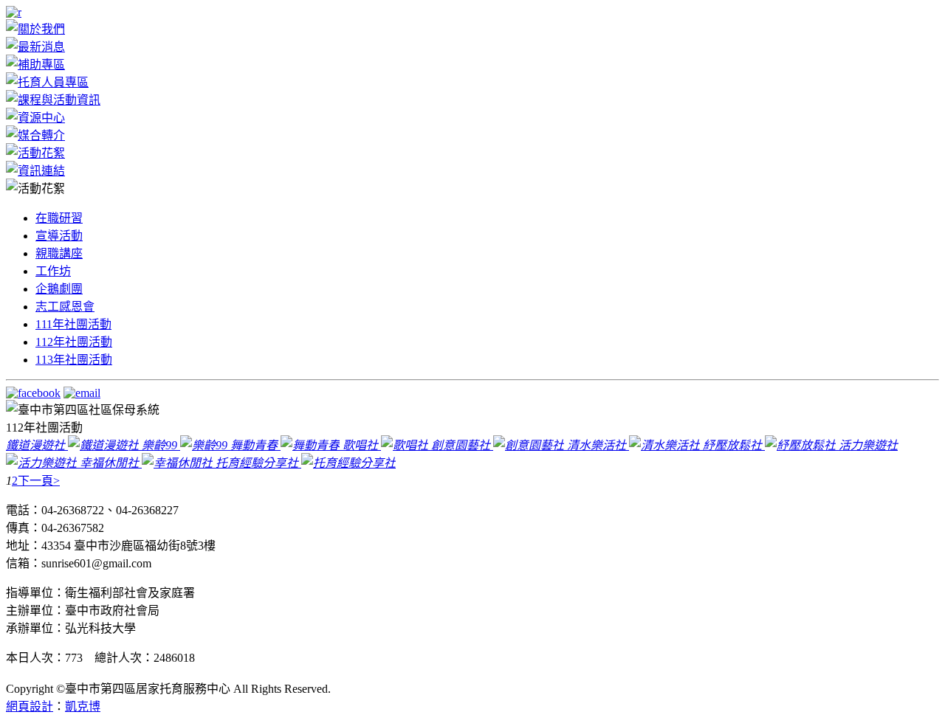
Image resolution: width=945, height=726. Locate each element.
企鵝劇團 (59, 289)
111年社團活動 (73, 324)
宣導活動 (59, 235)
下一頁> (39, 480)
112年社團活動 (73, 342)
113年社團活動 (73, 359)
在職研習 (59, 218)
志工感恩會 (64, 306)
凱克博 (82, 706)
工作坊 (53, 271)
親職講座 (59, 253)
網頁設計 (29, 706)
